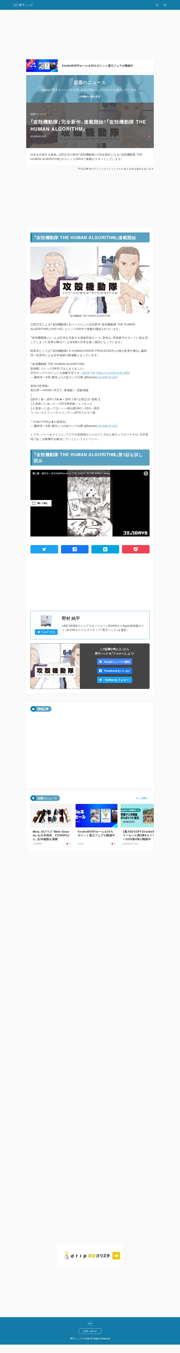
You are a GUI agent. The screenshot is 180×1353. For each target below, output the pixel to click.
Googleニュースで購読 (117, 661)
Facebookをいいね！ (117, 671)
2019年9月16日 (108, 377)
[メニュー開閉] (164, 4)
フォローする (48, 631)
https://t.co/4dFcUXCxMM (113, 373)
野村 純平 (71, 618)
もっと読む (141, 798)
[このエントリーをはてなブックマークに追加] (105, 549)
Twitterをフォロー (117, 680)
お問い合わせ (90, 1331)
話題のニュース (38, 113)
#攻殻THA (88, 373)
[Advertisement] (90, 34)
